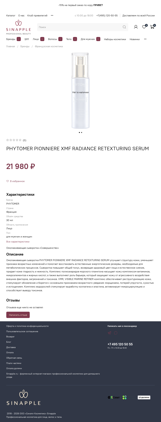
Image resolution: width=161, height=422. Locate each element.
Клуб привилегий (37, 15)
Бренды (10, 39)
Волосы (52, 39)
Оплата (10, 352)
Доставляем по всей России (138, 15)
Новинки (135, 39)
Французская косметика (49, 46)
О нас (21, 15)
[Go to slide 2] (81, 132)
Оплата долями (14, 368)
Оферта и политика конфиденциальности (27, 326)
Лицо (36, 39)
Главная (10, 46)
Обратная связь (14, 357)
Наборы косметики (115, 39)
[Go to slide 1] (79, 132)
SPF (27, 39)
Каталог (10, 15)
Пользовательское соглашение (22, 331)
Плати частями (13, 363)
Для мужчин (88, 39)
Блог (8, 341)
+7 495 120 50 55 (120, 344)
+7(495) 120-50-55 (107, 15)
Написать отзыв (18, 314)
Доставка (11, 347)
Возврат (10, 336)
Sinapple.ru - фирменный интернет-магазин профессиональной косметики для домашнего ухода (53, 375)
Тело (69, 39)
